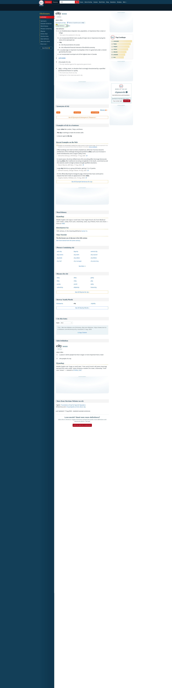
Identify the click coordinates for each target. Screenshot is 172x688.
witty (92, 284)
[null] (127, 92)
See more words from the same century (68, 240)
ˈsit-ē (58, 349)
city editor (77, 258)
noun (64, 13)
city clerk (76, 255)
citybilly (93, 303)
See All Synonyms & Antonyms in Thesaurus (82, 117)
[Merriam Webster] (121, 86)
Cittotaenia (59, 303)
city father (94, 258)
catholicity (60, 287)
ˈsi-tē (58, 17)
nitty (75, 281)
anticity (59, 251)
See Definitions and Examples (120, 95)
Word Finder (102, 2)
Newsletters (113, 2)
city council (94, 255)
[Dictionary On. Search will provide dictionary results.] (51, 2)
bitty (58, 278)
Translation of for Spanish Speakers (73, 405)
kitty (58, 281)
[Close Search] (73, 2)
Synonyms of (61, 23)
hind (63, 223)
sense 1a (84, 231)
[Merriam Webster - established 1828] (41, 1)
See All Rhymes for (82, 292)
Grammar (96, 2)
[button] (124, 2)
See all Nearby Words (81, 308)
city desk (59, 258)
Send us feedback (93, 147)
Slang (107, 2)
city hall (59, 261)
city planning (94, 261)
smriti (75, 284)
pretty (59, 284)
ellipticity (76, 287)
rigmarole (120, 92)
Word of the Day (88, 2)
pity (92, 281)
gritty (92, 278)
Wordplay (119, 2)
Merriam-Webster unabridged (82, 425)
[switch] (62, 26)
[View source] (87, 156)
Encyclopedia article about (76, 407)
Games (81, 2)
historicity (94, 287)
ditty (75, 278)
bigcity (76, 251)
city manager (78, 261)
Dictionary (45, 13)
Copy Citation (83, 332)
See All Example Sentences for (82, 182)
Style (57, 323)
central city (94, 251)
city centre (60, 255)
